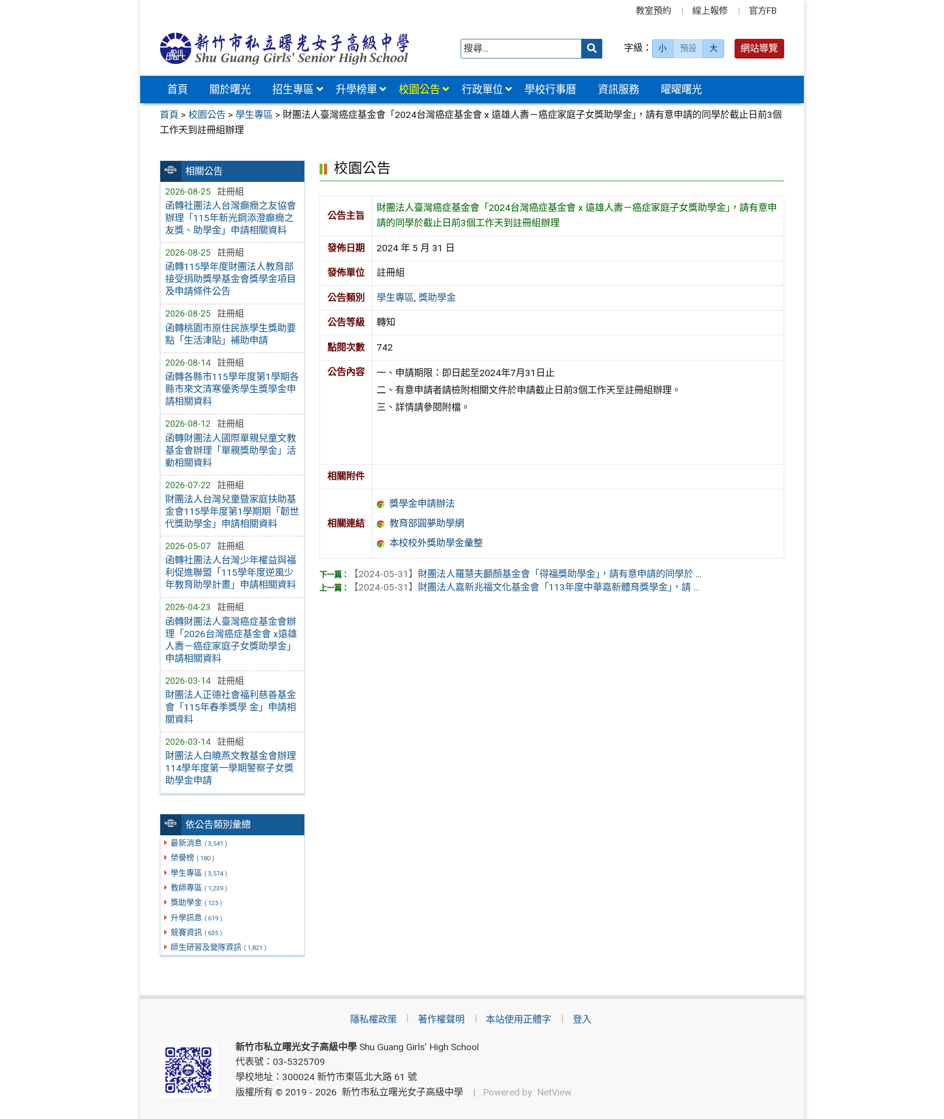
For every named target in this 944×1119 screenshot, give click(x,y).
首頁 (177, 89)
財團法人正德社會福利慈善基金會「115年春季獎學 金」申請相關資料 (230, 707)
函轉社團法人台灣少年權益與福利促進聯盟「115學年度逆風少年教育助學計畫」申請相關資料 (230, 572)
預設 (688, 48)
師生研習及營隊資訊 (218, 947)
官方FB (763, 10)
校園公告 (419, 89)
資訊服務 (618, 89)
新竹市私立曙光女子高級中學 (400, 1092)
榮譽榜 (192, 857)
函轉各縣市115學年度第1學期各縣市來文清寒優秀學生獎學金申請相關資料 (232, 389)
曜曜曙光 (681, 89)
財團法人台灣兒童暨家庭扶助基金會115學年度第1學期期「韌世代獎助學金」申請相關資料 (232, 512)
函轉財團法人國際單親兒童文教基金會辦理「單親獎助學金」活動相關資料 (230, 451)
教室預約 (653, 10)
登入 (582, 1019)
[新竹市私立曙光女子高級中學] (285, 48)
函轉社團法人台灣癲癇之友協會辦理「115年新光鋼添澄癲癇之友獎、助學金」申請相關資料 (230, 218)
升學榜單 (356, 89)
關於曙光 (230, 89)
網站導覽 (759, 48)
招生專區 (293, 89)
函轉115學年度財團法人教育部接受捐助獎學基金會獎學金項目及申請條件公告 (230, 279)
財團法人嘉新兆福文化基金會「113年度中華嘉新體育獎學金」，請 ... (524, 587)
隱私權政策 (373, 1019)
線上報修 (710, 10)
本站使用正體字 (518, 1019)
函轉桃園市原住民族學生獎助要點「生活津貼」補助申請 (230, 334)
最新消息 (199, 843)
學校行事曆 (550, 89)
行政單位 (482, 89)
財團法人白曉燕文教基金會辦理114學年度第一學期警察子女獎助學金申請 (230, 768)
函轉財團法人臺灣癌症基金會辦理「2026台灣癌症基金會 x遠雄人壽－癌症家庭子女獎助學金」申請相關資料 (231, 640)
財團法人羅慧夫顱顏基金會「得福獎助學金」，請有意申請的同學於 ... (525, 574)
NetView (554, 1092)
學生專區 (199, 873)
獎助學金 (196, 902)
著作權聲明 (441, 1019)
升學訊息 (196, 917)
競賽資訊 (196, 932)
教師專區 (199, 887)
